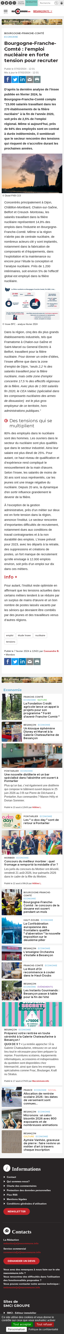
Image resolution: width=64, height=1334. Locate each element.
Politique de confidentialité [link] (43, 1329)
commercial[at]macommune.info (22, 1252)
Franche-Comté (33, 697)
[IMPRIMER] (37, 79)
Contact (11, 1177)
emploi (9, 635)
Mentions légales (17, 1199)
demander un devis (21, 1260)
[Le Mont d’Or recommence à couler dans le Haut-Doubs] (12, 970)
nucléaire (40, 635)
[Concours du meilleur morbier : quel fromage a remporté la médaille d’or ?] (32, 842)
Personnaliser (16, 1329)
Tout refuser (44, 1324)
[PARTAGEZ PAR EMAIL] (29, 79)
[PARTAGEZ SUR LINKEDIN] (22, 79)
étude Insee (24, 635)
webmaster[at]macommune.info (21, 1287)
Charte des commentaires (22, 1186)
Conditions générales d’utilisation (27, 1203)
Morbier (9, 858)
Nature (42, 700)
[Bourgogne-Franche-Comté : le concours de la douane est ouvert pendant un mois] (12, 897)
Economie (11, 36)
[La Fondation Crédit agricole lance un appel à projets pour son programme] (12, 701)
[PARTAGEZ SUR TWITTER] (15, 79)
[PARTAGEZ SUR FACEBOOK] (7, 79)
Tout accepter (22, 1324)
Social (52, 1090)
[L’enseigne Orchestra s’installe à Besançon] (12, 953)
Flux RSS (12, 1194)
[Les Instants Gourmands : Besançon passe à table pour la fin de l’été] (12, 988)
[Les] (12, 821)
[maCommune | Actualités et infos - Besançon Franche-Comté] (21, 11)
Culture (29, 1136)
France (28, 1090)
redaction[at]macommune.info (21, 1243)
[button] (56, 3)
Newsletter (17, 1211)
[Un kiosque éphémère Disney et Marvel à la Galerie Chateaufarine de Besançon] (12, 729)
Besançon (30, 725)
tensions (10, 641)
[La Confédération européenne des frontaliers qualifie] (12, 924)
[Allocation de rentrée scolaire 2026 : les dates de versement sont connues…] (12, 1094)
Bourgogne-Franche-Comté (24, 33)
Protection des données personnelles (29, 1190)
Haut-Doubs (31, 920)
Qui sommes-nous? (18, 1181)
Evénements (45, 987)
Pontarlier (11, 771)
